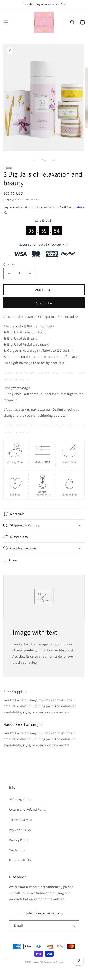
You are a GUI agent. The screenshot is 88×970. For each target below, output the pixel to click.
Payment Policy (20, 830)
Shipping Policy (20, 799)
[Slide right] (54, 160)
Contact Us (17, 850)
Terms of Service (21, 820)
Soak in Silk (37, 962)
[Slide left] (34, 160)
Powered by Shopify (53, 962)
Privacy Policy (19, 840)
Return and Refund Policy (27, 809)
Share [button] (13, 560)
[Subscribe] (74, 925)
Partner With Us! (21, 860)
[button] (6, 22)
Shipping (8, 199)
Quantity (9, 264)
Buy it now (44, 302)
